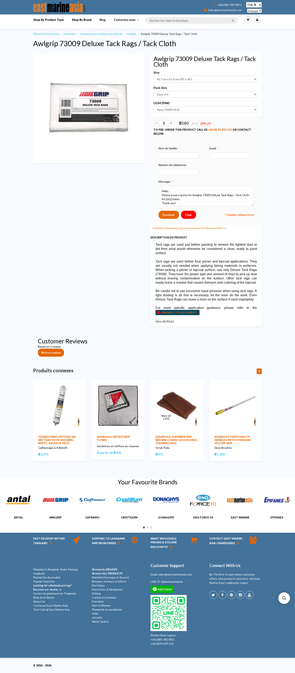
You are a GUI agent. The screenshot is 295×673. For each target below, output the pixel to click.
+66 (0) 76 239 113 (220, 129)
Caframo (92, 517)
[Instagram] (240, 595)
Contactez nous (124, 19)
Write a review (51, 352)
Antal (18, 517)
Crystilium (129, 517)
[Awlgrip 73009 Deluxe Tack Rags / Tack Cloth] (88, 107)
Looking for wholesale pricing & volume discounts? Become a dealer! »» (189, 228)
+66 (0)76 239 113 (162, 643)
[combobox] (192, 20)
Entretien (70, 34)
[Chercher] (233, 20)
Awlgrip (131, 34)
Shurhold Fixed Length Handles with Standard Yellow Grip (232, 440)
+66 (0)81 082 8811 (229, 4)
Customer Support (167, 565)
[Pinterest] (231, 595)
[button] (284, 598)
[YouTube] (249, 595)
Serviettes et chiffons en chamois (101, 34)
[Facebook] (222, 595)
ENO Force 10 (203, 517)
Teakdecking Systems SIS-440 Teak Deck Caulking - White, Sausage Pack (57, 440)
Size (157, 72)
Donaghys (166, 517)
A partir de (109, 452)
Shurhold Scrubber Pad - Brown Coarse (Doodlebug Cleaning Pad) (176, 440)
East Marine (240, 517)
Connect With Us (224, 565)
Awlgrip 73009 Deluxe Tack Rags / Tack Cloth (104, 43)
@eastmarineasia (172, 581)
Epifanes (277, 517)
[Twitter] (213, 595)
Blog (103, 19)
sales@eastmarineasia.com (175, 574)
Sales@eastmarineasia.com (225, 10)
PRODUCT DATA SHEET (179, 312)
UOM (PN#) (162, 103)
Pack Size (160, 88)
